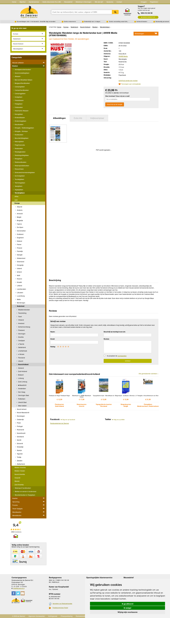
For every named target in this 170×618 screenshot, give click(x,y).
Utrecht (20, 361)
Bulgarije (20, 220)
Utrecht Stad (22, 402)
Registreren (154, 2)
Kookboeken (18, 135)
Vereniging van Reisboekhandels (62, 603)
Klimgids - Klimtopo (21, 131)
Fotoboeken (18, 107)
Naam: (52, 332)
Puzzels (15, 505)
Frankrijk (20, 251)
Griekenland (21, 258)
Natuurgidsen (19, 141)
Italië (18, 275)
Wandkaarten (16, 512)
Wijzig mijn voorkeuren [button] (128, 612)
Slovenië (20, 443)
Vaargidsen (18, 186)
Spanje (19, 450)
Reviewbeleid (80, 616)
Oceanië (17, 478)
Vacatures (109, 2)
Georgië (19, 255)
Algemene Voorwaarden (36, 616)
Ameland (21, 323)
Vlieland (21, 320)
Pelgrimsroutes (19, 145)
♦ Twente (21, 344)
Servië (19, 440)
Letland (19, 285)
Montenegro (21, 303)
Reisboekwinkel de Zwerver (59, 423)
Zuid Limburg (22, 382)
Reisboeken (18, 148)
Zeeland (21, 368)
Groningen (21, 334)
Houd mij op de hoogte (114, 104)
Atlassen (17, 76)
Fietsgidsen (18, 104)
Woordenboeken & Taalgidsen (24, 495)
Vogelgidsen (18, 189)
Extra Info (78, 118)
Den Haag (21, 392)
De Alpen (20, 227)
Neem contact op (149, 17)
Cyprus (19, 224)
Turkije (19, 457)
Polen (19, 423)
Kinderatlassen (19, 117)
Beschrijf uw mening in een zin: (115, 332)
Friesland (21, 330)
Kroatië (19, 282)
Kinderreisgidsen (20, 121)
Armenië (20, 213)
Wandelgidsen (19, 193)
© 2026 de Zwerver (18, 616)
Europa (17, 203)
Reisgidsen (18, 159)
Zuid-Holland (22, 371)
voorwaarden (122, 356)
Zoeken (115, 12)
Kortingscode (52, 616)
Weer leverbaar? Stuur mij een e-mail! (117, 96)
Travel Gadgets (17, 508)
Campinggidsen (20, 93)
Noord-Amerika (20, 474)
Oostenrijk (20, 419)
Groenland (20, 261)
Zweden (19, 460)
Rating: (53, 346)
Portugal (20, 426)
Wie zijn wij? (99, 2)
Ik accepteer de (117, 356)
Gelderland (22, 347)
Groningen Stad (23, 395)
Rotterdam (21, 399)
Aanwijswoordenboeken (22, 69)
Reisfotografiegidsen (21, 155)
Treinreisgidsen (19, 183)
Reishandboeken (20, 162)
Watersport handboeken (22, 488)
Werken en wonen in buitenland (25, 491)
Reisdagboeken (20, 152)
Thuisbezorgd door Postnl (60, 608)
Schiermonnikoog (24, 327)
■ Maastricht (22, 385)
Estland (19, 241)
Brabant (21, 375)
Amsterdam (22, 388)
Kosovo (19, 279)
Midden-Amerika (20, 467)
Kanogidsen (18, 114)
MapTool (23, 2)
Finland (19, 248)
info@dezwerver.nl (18, 588)
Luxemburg (21, 296)
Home (14, 2)
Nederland (20, 306)
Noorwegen (21, 416)
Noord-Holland (23, 364)
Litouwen (20, 292)
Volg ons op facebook (68, 419)
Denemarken (21, 231)
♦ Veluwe (21, 354)
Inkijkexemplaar (97, 118)
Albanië (19, 207)
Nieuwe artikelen (18, 63)
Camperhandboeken (21, 90)
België (19, 217)
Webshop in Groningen (83, 2)
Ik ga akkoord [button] (127, 604)
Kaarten (15, 498)
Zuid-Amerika (19, 484)
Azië (16, 200)
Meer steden (22, 406)
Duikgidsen (18, 97)
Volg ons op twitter (119, 419)
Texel (20, 316)
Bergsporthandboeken (22, 83)
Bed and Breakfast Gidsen (23, 80)
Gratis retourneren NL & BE (51, 2)
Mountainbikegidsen (21, 138)
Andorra (19, 210)
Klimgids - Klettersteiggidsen (24, 128)
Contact (119, 2)
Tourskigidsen (19, 179)
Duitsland (20, 234)
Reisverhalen (19, 169)
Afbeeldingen (59, 118)
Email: (52, 339)
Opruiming (15, 502)
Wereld (17, 481)
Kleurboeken (18, 124)
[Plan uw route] (23, 593)
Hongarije (20, 265)
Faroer (19, 244)
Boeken (15, 66)
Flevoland (21, 358)
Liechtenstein (21, 289)
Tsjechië (20, 454)
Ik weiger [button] (127, 608)
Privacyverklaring (66, 616)
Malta (19, 299)
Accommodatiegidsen (21, 73)
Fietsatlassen (19, 100)
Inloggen (144, 2)
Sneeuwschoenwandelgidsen (24, 172)
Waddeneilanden (24, 310)
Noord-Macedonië (23, 412)
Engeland (20, 237)
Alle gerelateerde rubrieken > (148, 374)
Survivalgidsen (19, 176)
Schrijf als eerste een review (128, 80)
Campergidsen (19, 87)
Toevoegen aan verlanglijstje (131, 84)
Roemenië (20, 430)
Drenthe (21, 337)
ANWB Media (123, 56)
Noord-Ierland (21, 409)
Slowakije (20, 447)
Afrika (16, 196)
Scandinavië (21, 433)
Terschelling (22, 313)
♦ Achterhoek (22, 351)
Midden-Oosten (20, 471)
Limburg (21, 378)
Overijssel (21, 340)
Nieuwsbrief (68, 2)
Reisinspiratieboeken (21, 165)
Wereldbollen (16, 515)
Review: (106, 339)
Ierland (19, 272)
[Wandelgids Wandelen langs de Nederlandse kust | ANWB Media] (61, 59)
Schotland (20, 436)
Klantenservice (34, 2)
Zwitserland (21, 464)
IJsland (19, 268)
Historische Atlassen (21, 111)
